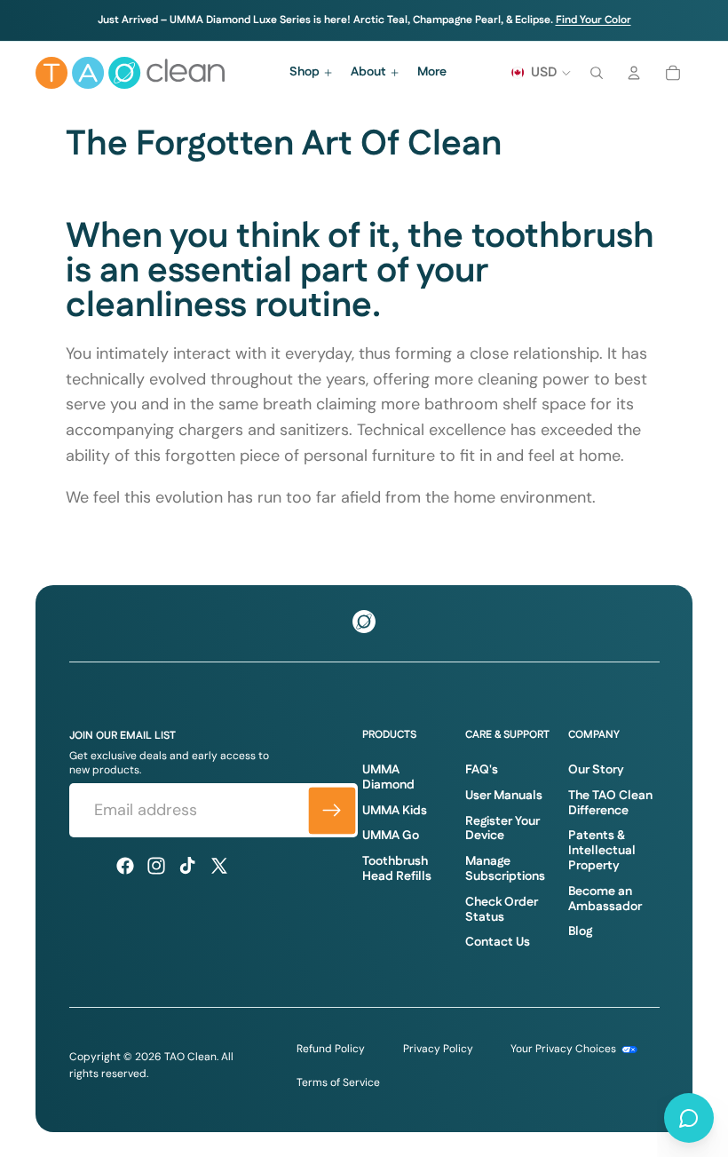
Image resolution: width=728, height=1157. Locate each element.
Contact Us (497, 942)
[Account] (633, 72)
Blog (580, 931)
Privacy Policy (438, 1049)
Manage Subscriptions (505, 868)
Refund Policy (331, 1049)
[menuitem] (431, 73)
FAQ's (481, 770)
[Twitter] (219, 865)
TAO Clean (190, 1057)
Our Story (596, 770)
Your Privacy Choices (564, 1049)
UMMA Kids (394, 811)
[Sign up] (331, 810)
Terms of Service (338, 1082)
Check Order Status (501, 909)
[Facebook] (125, 865)
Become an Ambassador (605, 899)
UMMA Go (390, 835)
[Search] (596, 72)
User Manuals (503, 795)
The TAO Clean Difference (610, 803)
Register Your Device (502, 828)
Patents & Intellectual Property (602, 851)
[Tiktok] (187, 865)
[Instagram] (156, 865)
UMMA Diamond (388, 777)
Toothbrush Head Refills (396, 868)
